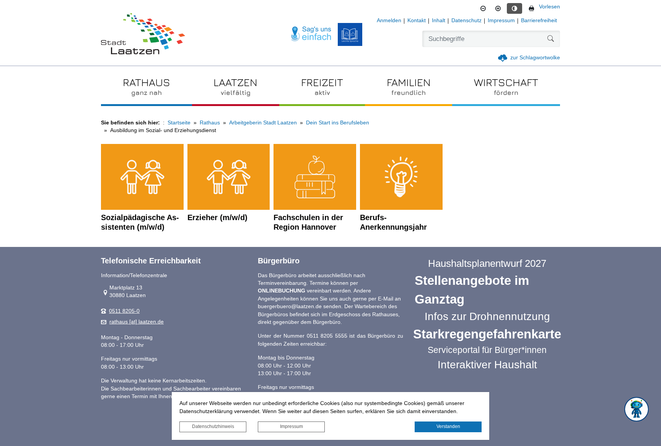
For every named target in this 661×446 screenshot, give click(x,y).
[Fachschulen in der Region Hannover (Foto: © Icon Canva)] (315, 177)
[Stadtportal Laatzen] (143, 34)
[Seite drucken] (531, 8)
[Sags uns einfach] (311, 34)
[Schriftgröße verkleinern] (483, 8)
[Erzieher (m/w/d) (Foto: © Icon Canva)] (228, 177)
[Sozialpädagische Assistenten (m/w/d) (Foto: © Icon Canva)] (142, 177)
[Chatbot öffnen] (636, 409)
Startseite (179, 123)
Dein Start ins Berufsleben (337, 123)
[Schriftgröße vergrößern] (498, 8)
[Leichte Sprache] (350, 34)
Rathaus (210, 123)
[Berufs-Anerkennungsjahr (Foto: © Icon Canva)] (401, 177)
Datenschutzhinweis (213, 426)
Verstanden (448, 426)
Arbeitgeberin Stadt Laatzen (263, 123)
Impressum (291, 426)
